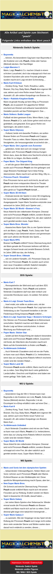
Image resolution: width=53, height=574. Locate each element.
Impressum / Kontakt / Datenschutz (26, 563)
